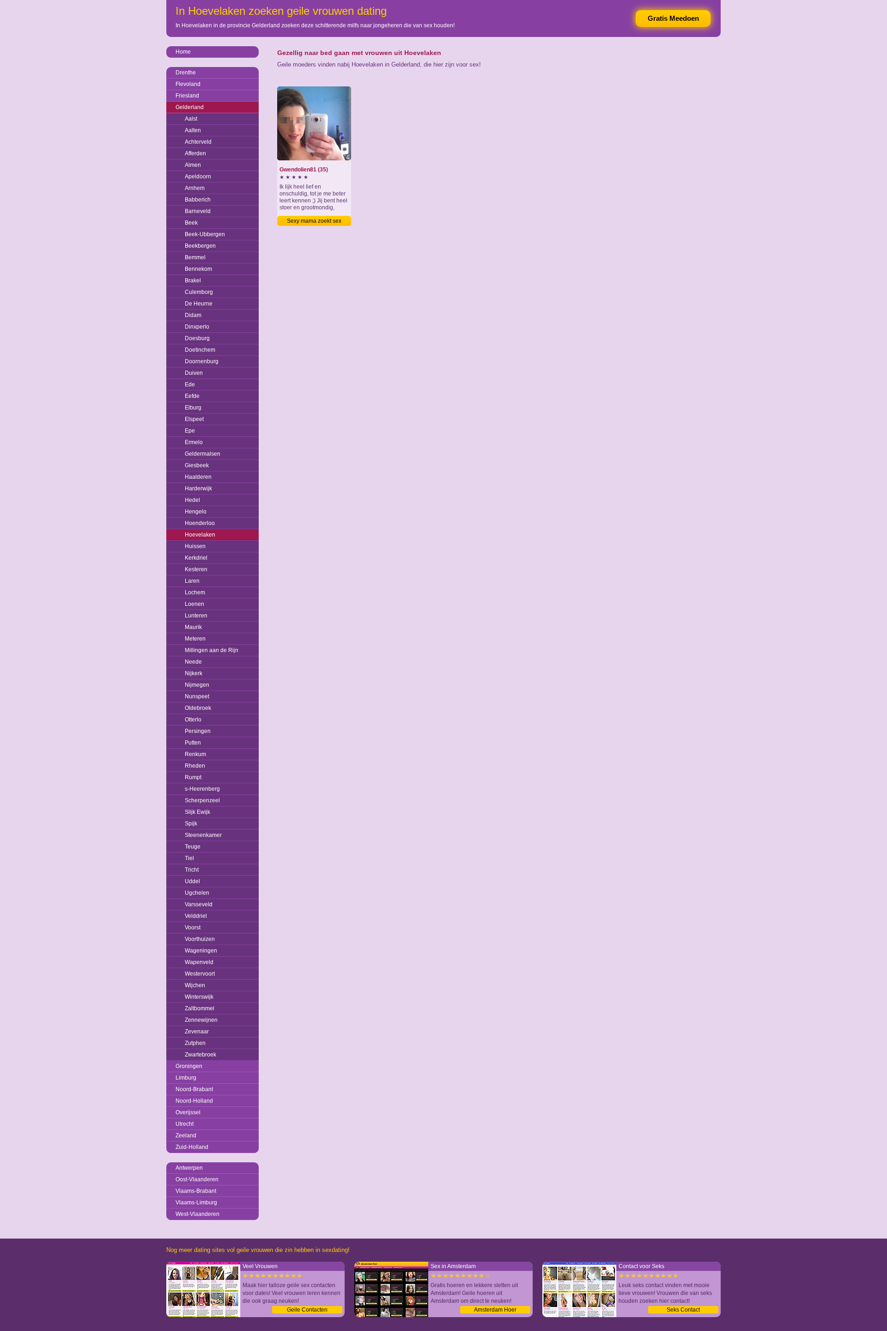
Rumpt (193, 777)
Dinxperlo (197, 327)
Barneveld (198, 211)
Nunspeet (197, 696)
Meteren (195, 638)
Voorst (192, 927)
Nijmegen (197, 685)
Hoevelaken (200, 534)
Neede (193, 662)
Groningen (189, 1066)
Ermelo (194, 442)
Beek (191, 223)
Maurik (193, 627)
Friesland (187, 95)
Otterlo (193, 719)
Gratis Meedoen (673, 18)
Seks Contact (683, 1310)
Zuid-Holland (192, 1147)
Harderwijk (198, 488)
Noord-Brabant (194, 1089)
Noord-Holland (194, 1101)
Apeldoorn (198, 176)
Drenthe (186, 72)
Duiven (194, 373)
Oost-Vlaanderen (197, 1179)
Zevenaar (197, 1031)
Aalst (191, 119)
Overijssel (188, 1112)
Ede (190, 384)
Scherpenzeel (202, 800)
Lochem (195, 592)
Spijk (191, 823)
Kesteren (196, 569)
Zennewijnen (201, 1020)
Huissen (195, 546)
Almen (193, 165)
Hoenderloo (200, 523)
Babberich (198, 199)
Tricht (192, 870)
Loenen (194, 604)
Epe (190, 430)
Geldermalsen (202, 454)
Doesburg (197, 338)
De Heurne (199, 303)
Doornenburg (202, 361)
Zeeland (186, 1135)
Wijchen (195, 985)
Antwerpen (189, 1168)
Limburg (186, 1078)
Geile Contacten (307, 1310)
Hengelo (196, 511)
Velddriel (196, 916)
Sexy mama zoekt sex (314, 221)
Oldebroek (198, 708)
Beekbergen (200, 246)
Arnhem (195, 188)
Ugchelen (197, 893)
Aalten (193, 130)
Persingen (198, 731)
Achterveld (198, 142)
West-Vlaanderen (197, 1214)
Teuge (192, 846)
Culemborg (199, 292)
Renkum (195, 754)
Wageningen (201, 950)
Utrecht (185, 1124)
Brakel (193, 280)
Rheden (195, 766)
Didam (193, 315)
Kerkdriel (196, 558)
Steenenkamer (203, 835)
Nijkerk (193, 673)
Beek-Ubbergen (205, 234)
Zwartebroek (200, 1054)
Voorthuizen (200, 939)
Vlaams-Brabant (196, 1191)
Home (183, 52)
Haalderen (198, 477)
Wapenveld (199, 962)
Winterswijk (199, 997)
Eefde (192, 396)
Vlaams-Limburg (196, 1202)
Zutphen (195, 1043)
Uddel (192, 881)
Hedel (192, 500)
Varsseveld (199, 904)
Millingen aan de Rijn (211, 650)
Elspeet (194, 419)
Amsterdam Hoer (495, 1310)
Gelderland (190, 107)
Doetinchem (200, 350)
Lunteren (196, 615)
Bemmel (195, 257)
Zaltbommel (199, 1008)
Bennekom (198, 269)
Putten (193, 742)
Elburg (193, 407)
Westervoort (200, 974)
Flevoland (188, 84)
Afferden (195, 153)
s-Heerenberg (202, 789)
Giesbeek (197, 465)
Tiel (189, 858)
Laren (192, 581)
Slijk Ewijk (197, 812)
